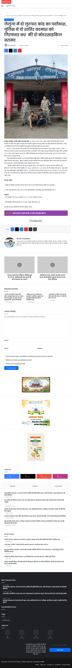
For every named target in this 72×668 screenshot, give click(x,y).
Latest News (14, 15)
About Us (43, 664)
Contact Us (50, 664)
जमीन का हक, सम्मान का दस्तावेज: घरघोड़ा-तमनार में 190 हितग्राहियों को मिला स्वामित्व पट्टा (34, 297)
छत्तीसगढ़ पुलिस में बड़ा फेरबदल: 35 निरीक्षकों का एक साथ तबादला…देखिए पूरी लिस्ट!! (30, 557)
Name (6, 340)
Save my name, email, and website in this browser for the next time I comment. (29, 356)
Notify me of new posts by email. (16, 363)
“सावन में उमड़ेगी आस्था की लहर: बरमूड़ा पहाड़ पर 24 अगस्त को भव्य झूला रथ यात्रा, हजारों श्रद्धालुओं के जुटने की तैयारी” (13, 297)
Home (7, 15)
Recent (35, 486)
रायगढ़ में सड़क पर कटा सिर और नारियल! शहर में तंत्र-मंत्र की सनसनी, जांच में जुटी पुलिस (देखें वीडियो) (35, 516)
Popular (12, 486)
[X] (22, 248)
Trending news (36, 221)
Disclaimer (58, 664)
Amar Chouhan (12, 45)
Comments (58, 486)
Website (39, 348)
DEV (43, 661)
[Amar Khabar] (10, 6)
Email (6, 348)
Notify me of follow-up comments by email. (19, 360)
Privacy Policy (66, 664)
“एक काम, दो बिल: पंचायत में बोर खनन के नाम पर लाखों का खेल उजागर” (57, 296)
